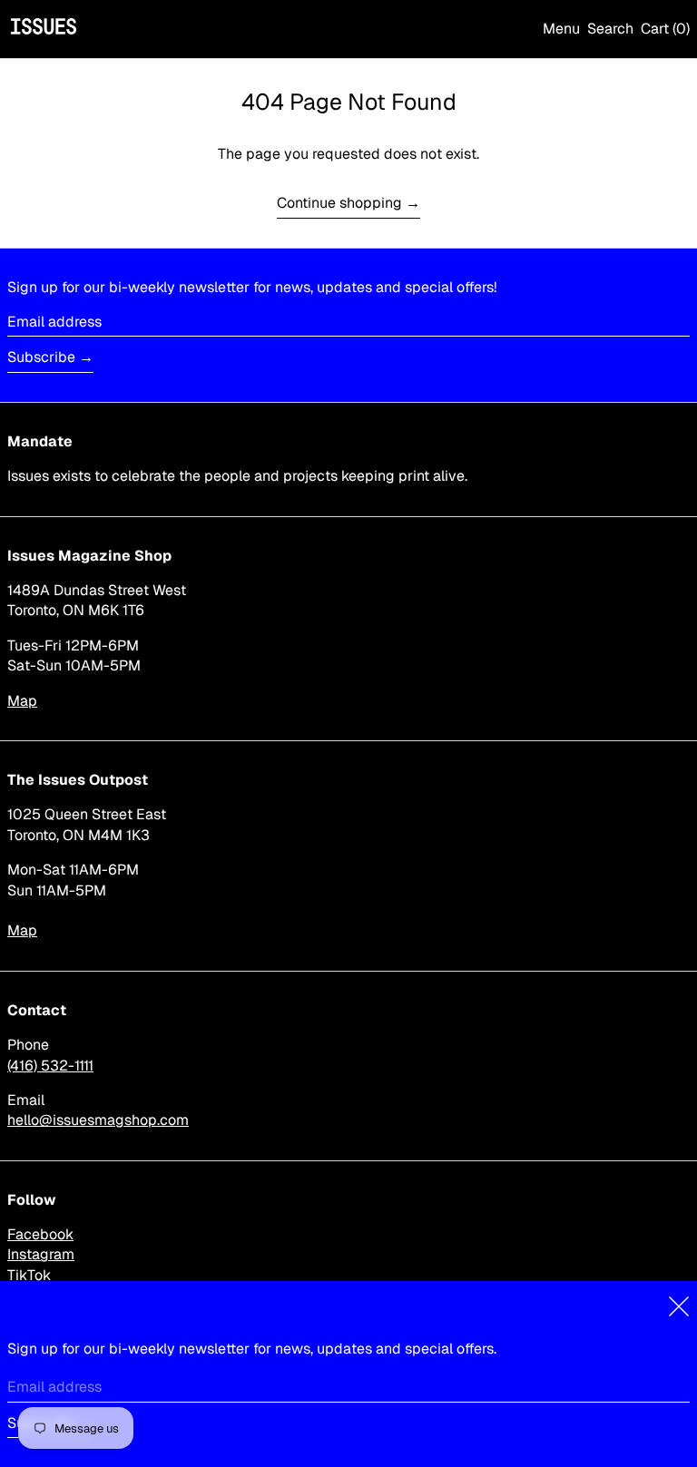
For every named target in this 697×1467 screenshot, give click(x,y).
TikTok (29, 1275)
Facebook (40, 1234)
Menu (561, 28)
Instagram (40, 1254)
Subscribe (41, 357)
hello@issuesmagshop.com (98, 1120)
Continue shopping (339, 202)
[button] (610, 29)
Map (22, 700)
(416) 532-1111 (50, 1065)
